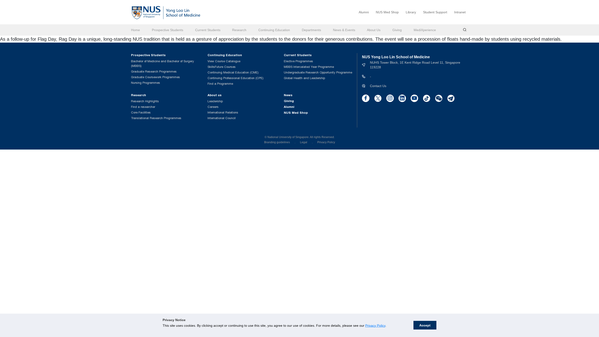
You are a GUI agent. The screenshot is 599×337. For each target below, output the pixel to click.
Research (239, 30)
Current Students (207, 30)
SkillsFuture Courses (222, 67)
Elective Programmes (298, 61)
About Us (373, 30)
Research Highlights (145, 101)
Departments (311, 30)
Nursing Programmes (145, 82)
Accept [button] (425, 325)
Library (411, 12)
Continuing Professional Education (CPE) (235, 78)
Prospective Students (167, 30)
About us (215, 95)
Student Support (435, 12)
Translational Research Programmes (156, 118)
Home (135, 30)
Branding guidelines (277, 142)
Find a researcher (143, 107)
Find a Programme (220, 83)
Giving (397, 30)
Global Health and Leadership (304, 78)
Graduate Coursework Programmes (155, 77)
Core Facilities (141, 112)
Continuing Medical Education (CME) (233, 72)
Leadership (215, 101)
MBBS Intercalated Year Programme (309, 67)
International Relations (223, 112)
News (288, 95)
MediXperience (425, 30)
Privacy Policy (375, 325)
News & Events (344, 30)
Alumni (364, 12)
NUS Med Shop (387, 12)
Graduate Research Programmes (154, 71)
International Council (222, 118)
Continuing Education (274, 30)
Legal (303, 142)
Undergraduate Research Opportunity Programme (318, 72)
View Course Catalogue (224, 61)
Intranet (460, 12)
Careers (213, 107)
